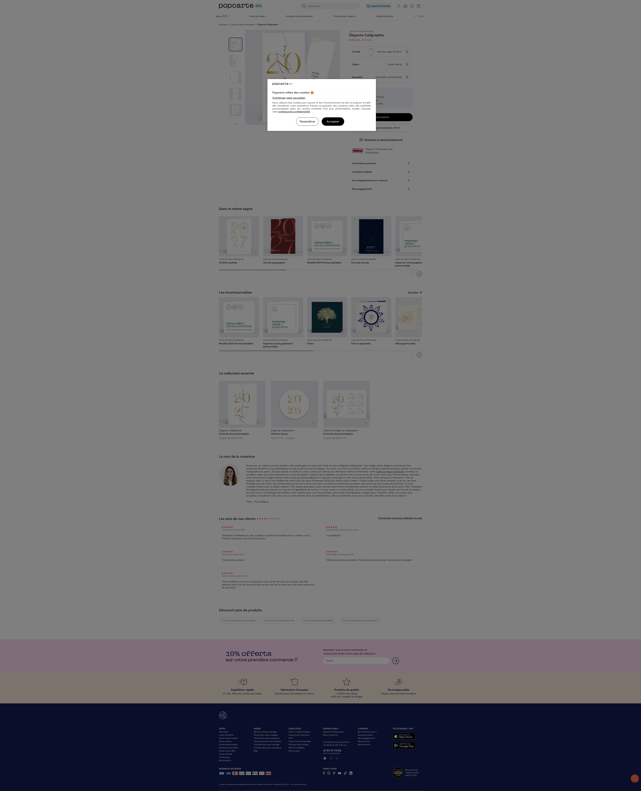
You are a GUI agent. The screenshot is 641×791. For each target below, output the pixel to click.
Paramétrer (307, 122)
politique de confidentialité (294, 111)
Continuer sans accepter (288, 97)
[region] (321, 105)
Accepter (333, 122)
